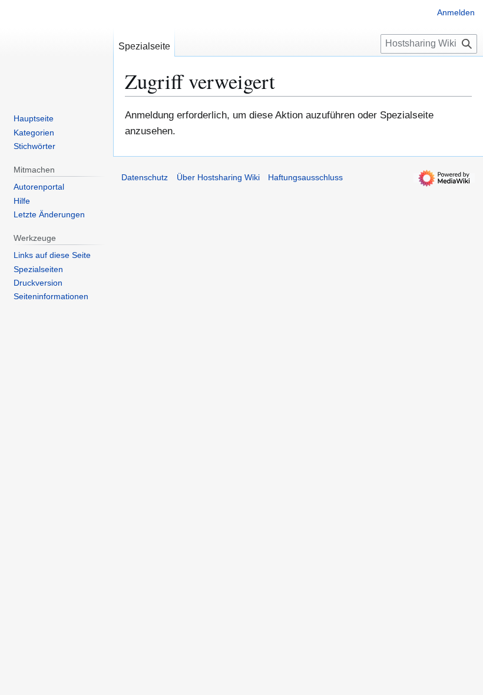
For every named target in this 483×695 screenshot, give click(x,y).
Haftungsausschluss (305, 177)
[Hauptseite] (56, 47)
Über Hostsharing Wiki (218, 177)
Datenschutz (144, 177)
